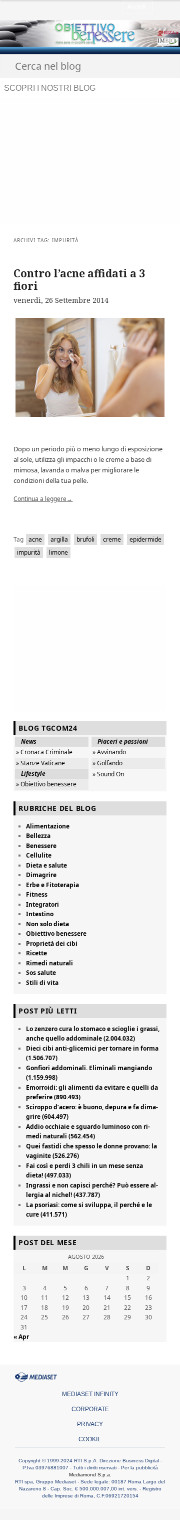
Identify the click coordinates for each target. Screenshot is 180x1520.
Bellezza (38, 835)
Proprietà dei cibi (52, 943)
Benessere (41, 845)
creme (112, 539)
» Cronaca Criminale (44, 752)
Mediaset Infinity (90, 1394)
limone (58, 552)
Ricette (36, 953)
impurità (28, 552)
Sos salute (41, 972)
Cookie (90, 1439)
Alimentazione (48, 826)
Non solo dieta (47, 924)
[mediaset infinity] (37, 1377)
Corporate (90, 1409)
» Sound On (108, 774)
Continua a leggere (43, 498)
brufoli (85, 539)
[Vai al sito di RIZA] (146, 33)
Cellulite (39, 855)
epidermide (146, 539)
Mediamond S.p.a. (90, 1474)
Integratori (42, 904)
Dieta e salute (46, 865)
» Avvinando (109, 752)
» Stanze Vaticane (40, 763)
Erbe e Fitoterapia (52, 885)
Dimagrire (41, 875)
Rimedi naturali (49, 963)
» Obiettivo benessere (46, 784)
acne (35, 539)
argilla (59, 539)
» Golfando (107, 763)
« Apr (21, 1336)
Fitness (37, 894)
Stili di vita (42, 982)
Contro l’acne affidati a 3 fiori (79, 279)
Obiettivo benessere (56, 933)
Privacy (90, 1424)
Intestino (40, 914)
